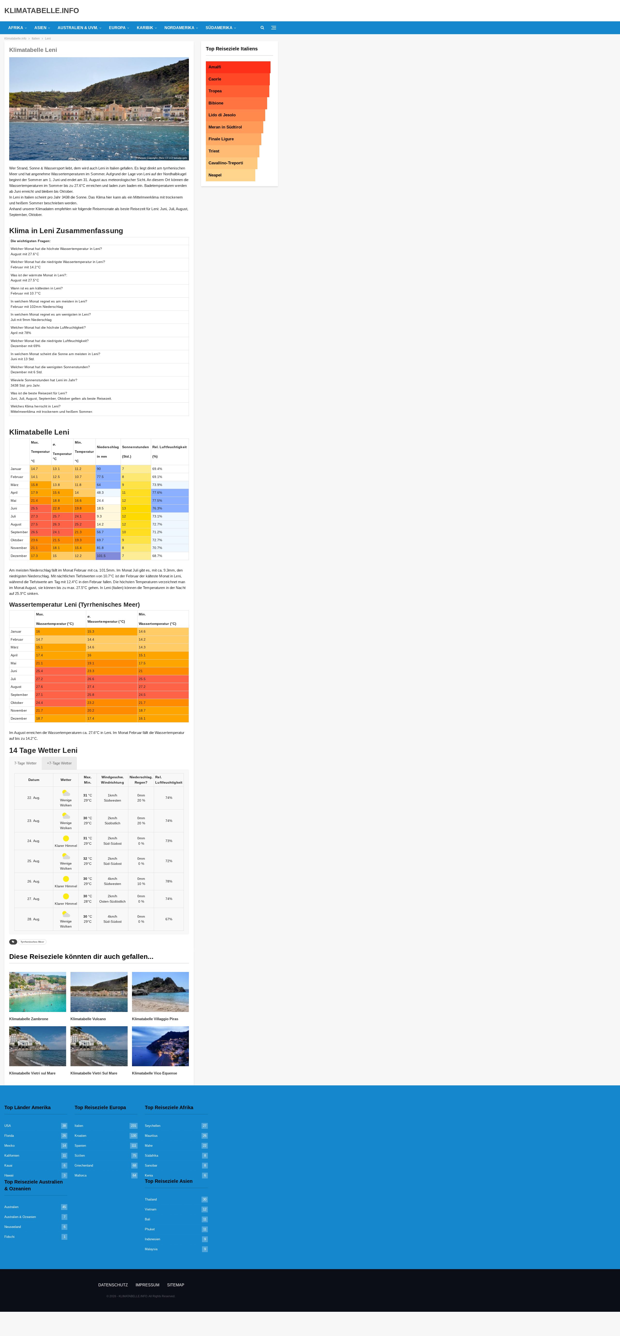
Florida (9, 1135)
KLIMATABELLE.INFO (41, 11)
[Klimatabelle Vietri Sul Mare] (98, 1046)
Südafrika (151, 1155)
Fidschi (9, 1237)
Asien (40, 28)
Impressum (147, 1285)
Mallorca (80, 1175)
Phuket (150, 1229)
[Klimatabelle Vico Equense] (160, 1046)
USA (7, 1126)
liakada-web (180, 158)
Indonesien (152, 1239)
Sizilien (80, 1155)
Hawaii (9, 1175)
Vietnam (150, 1209)
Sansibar (151, 1165)
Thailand (151, 1199)
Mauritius (151, 1135)
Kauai (8, 1165)
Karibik (145, 28)
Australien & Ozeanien (20, 1217)
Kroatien (80, 1135)
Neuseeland (12, 1227)
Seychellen (152, 1126)
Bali (147, 1219)
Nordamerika (179, 28)
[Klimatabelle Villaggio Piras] (160, 992)
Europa (117, 28)
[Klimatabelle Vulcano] (98, 992)
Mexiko (9, 1145)
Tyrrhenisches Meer (32, 941)
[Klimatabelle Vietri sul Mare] (37, 1046)
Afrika (15, 28)
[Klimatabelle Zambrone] (37, 992)
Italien (79, 1126)
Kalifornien (11, 1155)
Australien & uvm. (78, 28)
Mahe (149, 1145)
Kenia (149, 1175)
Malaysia (151, 1249)
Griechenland (84, 1165)
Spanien (80, 1145)
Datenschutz (113, 1285)
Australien (11, 1207)
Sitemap (175, 1285)
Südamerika (219, 28)
